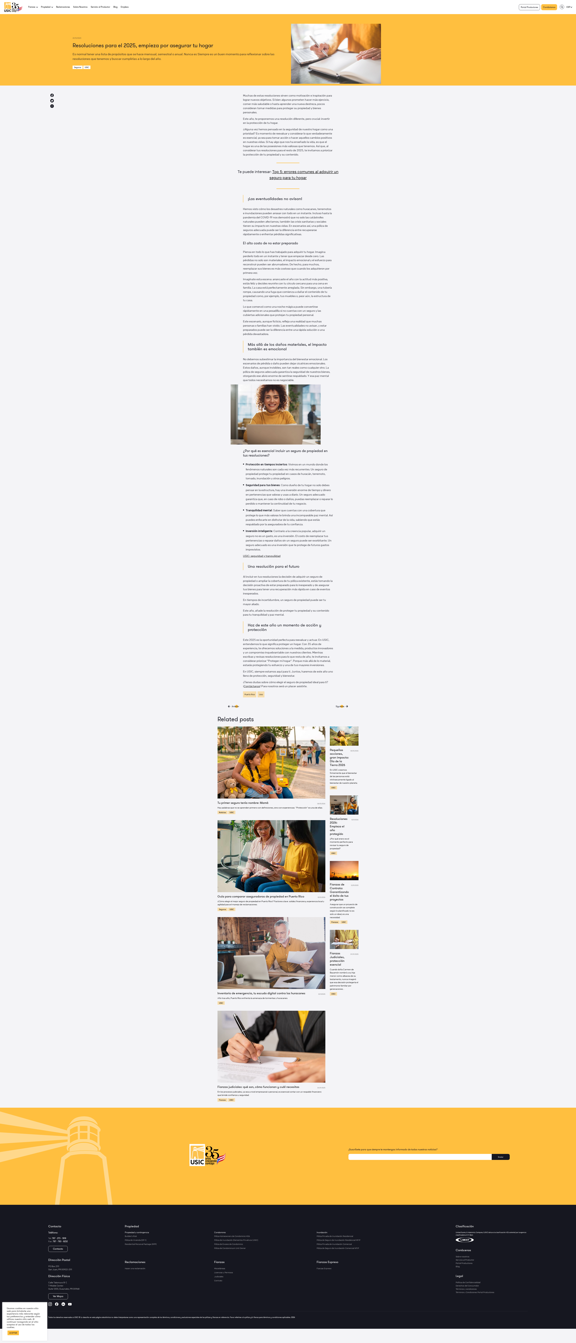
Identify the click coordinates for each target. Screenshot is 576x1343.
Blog (115, 7)
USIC (87, 67)
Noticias (222, 812)
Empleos (125, 7)
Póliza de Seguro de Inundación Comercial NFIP (338, 1248)
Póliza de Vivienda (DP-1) (135, 1240)
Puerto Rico (249, 694)
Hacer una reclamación (135, 1268)
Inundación (322, 1232)
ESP (568, 7)
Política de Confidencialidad (468, 1282)
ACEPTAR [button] (13, 1333)
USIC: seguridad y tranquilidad (261, 556)
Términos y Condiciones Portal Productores (475, 1292)
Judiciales (218, 1276)
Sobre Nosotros (80, 7)
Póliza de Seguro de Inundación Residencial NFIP (338, 1240)
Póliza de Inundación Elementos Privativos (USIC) (236, 1240)
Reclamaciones (63, 7)
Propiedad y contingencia (137, 1232)
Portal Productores (529, 7)
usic (261, 694)
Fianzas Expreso (327, 1262)
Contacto (58, 1248)
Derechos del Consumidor (467, 1285)
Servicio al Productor (100, 7)
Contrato (218, 1280)
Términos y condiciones (466, 1289)
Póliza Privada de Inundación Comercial (334, 1244)
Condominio (220, 1232)
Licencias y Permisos (223, 1272)
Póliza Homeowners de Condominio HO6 (232, 1236)
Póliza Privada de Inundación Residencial (335, 1236)
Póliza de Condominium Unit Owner (230, 1248)
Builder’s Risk (131, 1236)
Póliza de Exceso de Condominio (228, 1244)
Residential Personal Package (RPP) (141, 1244)
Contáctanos (549, 7)
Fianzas (222, 1100)
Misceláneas (219, 1268)
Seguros (77, 67)
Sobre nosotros (462, 1256)
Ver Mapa (58, 1296)
